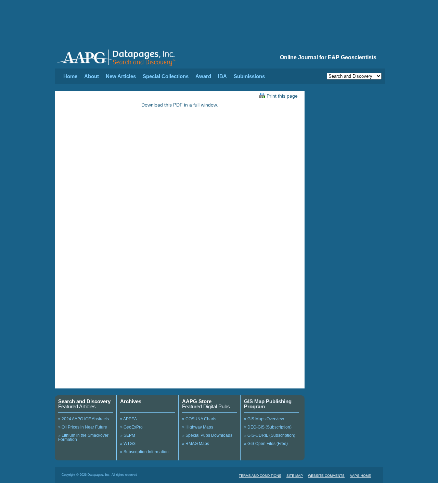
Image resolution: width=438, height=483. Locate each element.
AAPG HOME (360, 476)
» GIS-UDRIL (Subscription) (269, 435)
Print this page (282, 96)
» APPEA (128, 419)
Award (203, 76)
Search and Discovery (84, 401)
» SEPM (127, 435)
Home (70, 76)
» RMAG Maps (195, 443)
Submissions (249, 76)
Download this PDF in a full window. (179, 105)
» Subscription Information (144, 451)
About (91, 76)
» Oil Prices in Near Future (82, 427)
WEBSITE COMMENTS (326, 476)
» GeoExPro (131, 427)
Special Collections (166, 76)
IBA (222, 76)
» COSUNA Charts (199, 419)
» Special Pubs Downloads (207, 435)
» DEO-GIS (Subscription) (268, 427)
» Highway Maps (197, 427)
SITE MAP (294, 476)
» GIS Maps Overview (264, 419)
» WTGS (128, 443)
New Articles (121, 76)
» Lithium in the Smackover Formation (83, 437)
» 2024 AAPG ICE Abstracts (83, 419)
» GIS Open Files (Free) (266, 443)
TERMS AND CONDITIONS (260, 476)
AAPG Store (196, 401)
